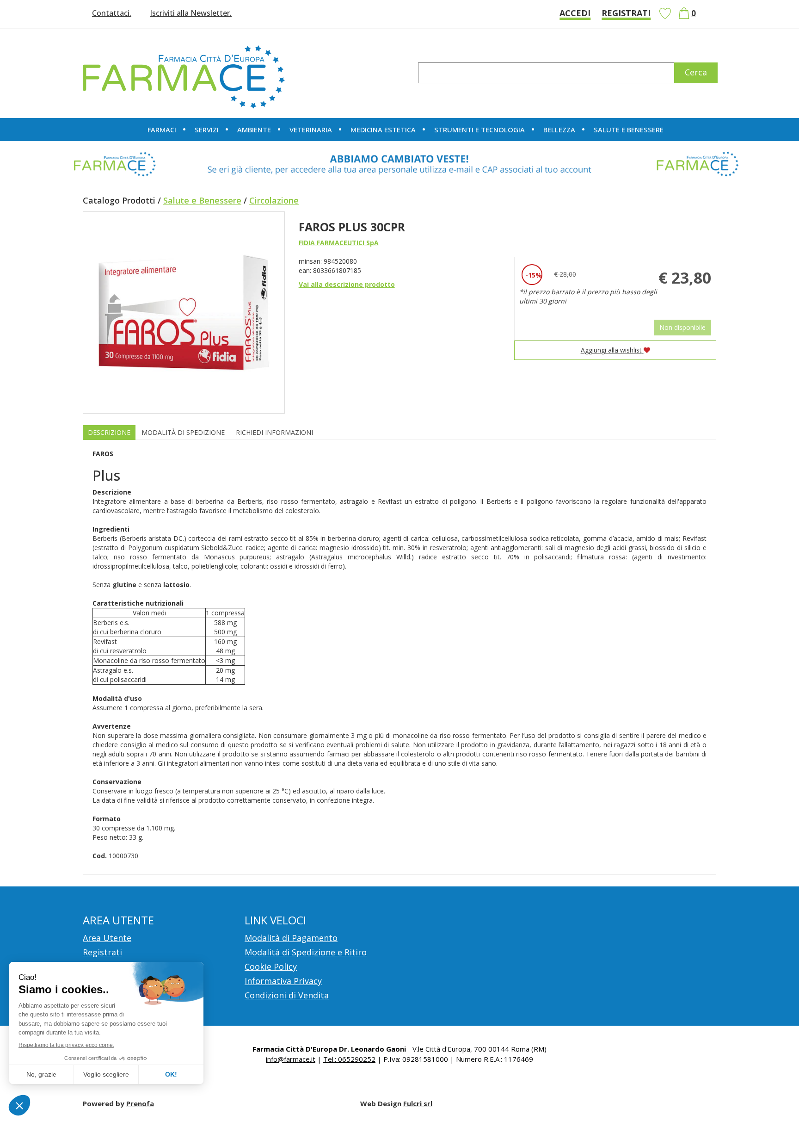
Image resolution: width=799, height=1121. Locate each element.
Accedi (574, 13)
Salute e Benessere (202, 200)
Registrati (626, 13)
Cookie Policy (271, 966)
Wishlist (665, 13)
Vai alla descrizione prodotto (347, 284)
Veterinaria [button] (310, 129)
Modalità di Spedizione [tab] (183, 432)
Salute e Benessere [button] (629, 129)
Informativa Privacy (283, 980)
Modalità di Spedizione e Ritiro (306, 952)
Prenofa (140, 1103)
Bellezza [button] (559, 129)
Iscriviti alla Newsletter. (191, 13)
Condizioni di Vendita (287, 995)
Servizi (207, 129)
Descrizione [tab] (109, 432)
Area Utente (107, 937)
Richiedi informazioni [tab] (274, 432)
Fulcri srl (417, 1103)
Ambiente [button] (254, 129)
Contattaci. (111, 13)
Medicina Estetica (383, 129)
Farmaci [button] (162, 129)
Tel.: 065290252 (349, 1059)
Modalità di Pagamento (291, 937)
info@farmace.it (290, 1059)
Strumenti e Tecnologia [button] (479, 129)
